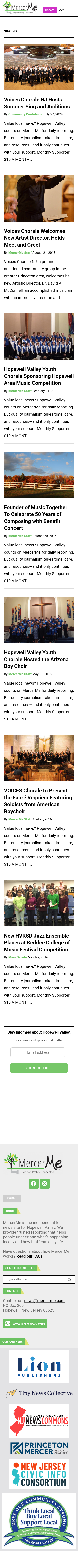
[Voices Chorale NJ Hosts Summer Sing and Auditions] (39, 67)
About (10, 1211)
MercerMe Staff (20, 253)
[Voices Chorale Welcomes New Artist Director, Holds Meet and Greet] (39, 198)
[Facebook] (34, 1184)
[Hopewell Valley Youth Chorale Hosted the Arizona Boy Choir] (39, 620)
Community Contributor (25, 114)
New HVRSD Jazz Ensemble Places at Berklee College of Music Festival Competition (37, 943)
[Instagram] (45, 1184)
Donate (49, 10)
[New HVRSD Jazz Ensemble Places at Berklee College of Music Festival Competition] (39, 903)
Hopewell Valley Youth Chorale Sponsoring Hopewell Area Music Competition (39, 376)
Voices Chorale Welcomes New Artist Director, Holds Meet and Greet (34, 238)
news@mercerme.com (44, 1300)
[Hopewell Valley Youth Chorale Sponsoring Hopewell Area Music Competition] (39, 336)
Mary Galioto (17, 957)
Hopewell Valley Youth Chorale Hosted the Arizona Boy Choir (36, 659)
